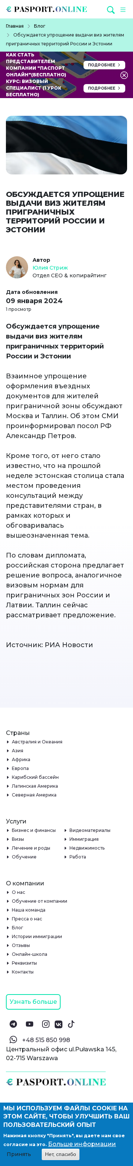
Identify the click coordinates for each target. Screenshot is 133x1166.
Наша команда (28, 910)
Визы (18, 839)
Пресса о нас (27, 919)
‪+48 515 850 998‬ (46, 1040)
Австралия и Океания (37, 742)
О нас (18, 892)
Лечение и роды (31, 848)
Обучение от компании (39, 901)
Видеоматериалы (90, 830)
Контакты (23, 972)
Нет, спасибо (60, 1154)
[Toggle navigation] (122, 9)
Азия (17, 750)
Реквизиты (24, 963)
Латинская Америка (35, 786)
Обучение (24, 857)
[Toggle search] (112, 9)
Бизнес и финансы (34, 830)
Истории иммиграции (37, 936)
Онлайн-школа (29, 954)
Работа (78, 857)
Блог (17, 927)
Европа (20, 768)
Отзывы (21, 945)
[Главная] (49, 9)
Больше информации (82, 1144)
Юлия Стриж (50, 267)
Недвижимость (87, 848)
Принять (19, 1154)
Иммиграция (84, 839)
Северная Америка (34, 795)
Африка (21, 759)
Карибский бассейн (35, 777)
